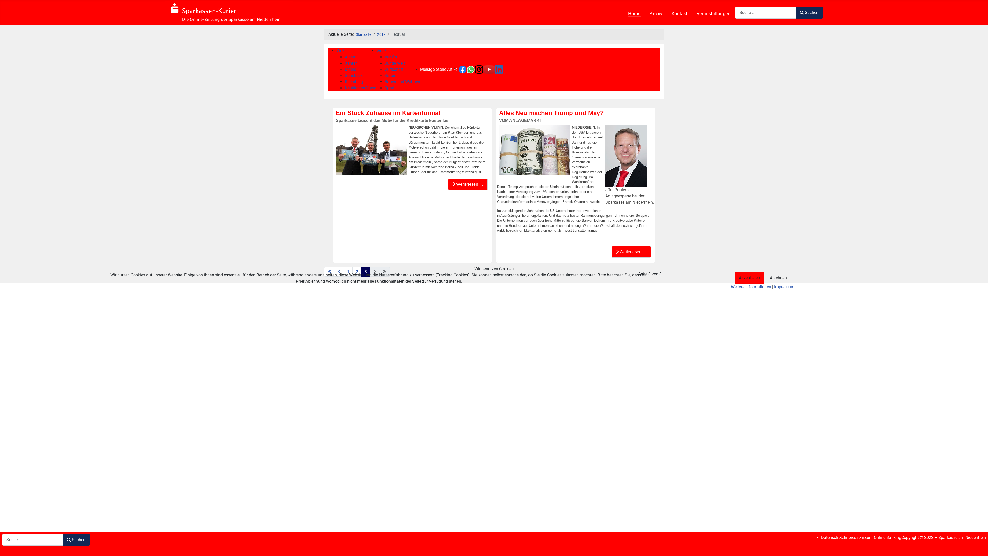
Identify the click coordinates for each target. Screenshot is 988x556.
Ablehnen (778, 277)
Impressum (784, 286)
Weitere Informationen (751, 286)
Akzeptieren (749, 277)
